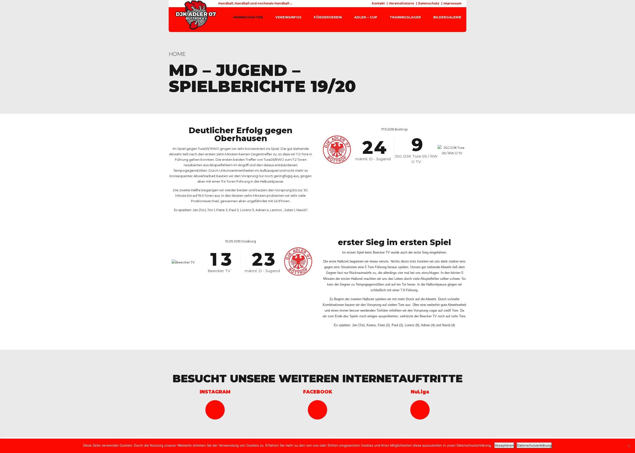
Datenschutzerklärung (534, 445)
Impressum (452, 3)
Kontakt (378, 3)
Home (177, 54)
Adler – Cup (365, 17)
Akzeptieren (504, 445)
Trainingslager (405, 17)
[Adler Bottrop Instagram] (215, 410)
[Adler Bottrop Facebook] (317, 410)
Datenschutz (428, 3)
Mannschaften (248, 17)
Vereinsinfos (288, 17)
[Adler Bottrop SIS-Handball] (420, 410)
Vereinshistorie (401, 3)
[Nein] (628, 445)
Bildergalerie (447, 17)
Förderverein (328, 17)
